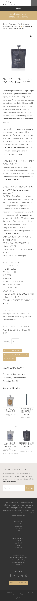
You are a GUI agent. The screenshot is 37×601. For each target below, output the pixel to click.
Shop (18, 545)
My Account (18, 548)
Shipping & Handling (18, 560)
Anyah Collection (23, 24)
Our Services (18, 526)
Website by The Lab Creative (18, 598)
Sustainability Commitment (18, 557)
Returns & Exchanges (18, 562)
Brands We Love (19, 531)
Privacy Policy (20, 595)
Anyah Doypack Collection (11, 26)
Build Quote (9, 359)
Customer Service (18, 555)
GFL (17, 381)
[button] (31, 36)
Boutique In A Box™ (18, 538)
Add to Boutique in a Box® (16, 355)
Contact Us (18, 565)
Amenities (12, 24)
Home (5, 24)
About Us (18, 524)
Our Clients (18, 528)
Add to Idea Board (12, 350)
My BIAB (18, 541)
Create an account (18, 583)
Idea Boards (18, 543)
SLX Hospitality (18, 521)
